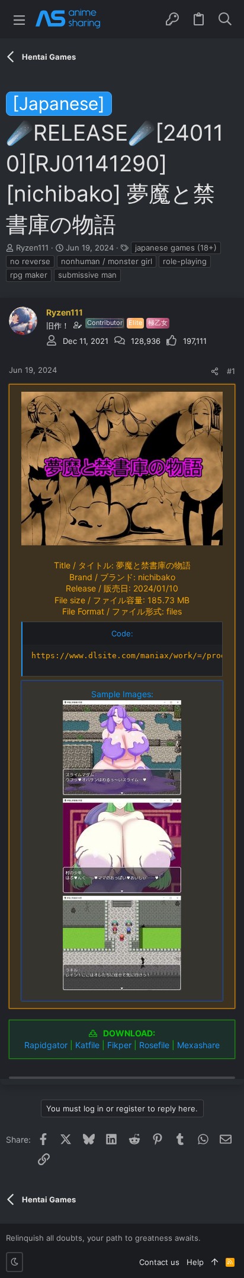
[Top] (214, 1262)
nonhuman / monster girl (106, 261)
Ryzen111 (32, 247)
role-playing (185, 261)
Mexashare (198, 1045)
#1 (231, 371)
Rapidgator (46, 1045)
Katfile (87, 1045)
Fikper (119, 1045)
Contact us (159, 1262)
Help (195, 1262)
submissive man (87, 274)
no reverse (30, 261)
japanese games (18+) (176, 247)
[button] (19, 19)
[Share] (215, 371)
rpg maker (28, 274)
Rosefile (154, 1045)
